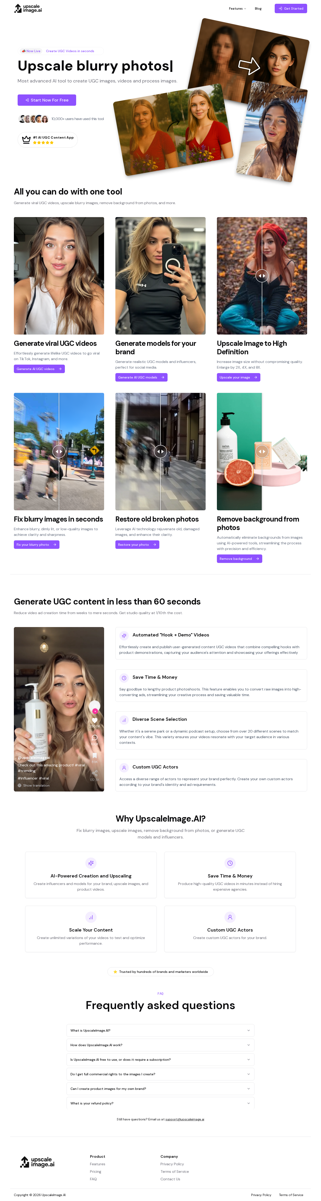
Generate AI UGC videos (36, 369)
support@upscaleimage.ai (184, 1119)
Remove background (236, 559)
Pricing (95, 1171)
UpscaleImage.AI (54, 1195)
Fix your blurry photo (33, 544)
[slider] (262, 276)
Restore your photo (133, 544)
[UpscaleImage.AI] (55, 1171)
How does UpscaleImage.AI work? (96, 1045)
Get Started (293, 8)
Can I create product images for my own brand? (108, 1089)
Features (236, 8)
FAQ (93, 1179)
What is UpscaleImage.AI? (90, 1030)
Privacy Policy (172, 1164)
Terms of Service (174, 1171)
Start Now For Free (50, 100)
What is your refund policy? (92, 1103)
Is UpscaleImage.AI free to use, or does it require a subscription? (120, 1059)
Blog (258, 8)
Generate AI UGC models (137, 377)
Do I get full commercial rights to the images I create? (112, 1074)
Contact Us (170, 1179)
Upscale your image (235, 377)
